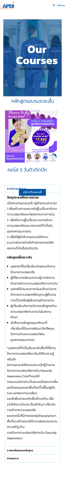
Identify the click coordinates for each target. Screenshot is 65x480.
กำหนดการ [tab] (13, 458)
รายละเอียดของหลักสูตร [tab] (20, 450)
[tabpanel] (32, 319)
